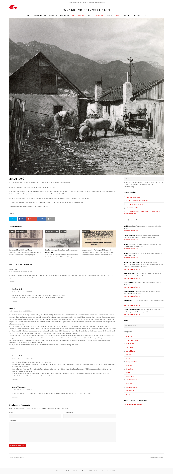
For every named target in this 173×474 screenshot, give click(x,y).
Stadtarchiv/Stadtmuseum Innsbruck (77, 471)
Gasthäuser (130, 347)
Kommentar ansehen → (132, 231)
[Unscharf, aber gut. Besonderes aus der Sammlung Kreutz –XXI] (62, 238)
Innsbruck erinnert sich (86, 10)
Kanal (128, 358)
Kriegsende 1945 (131, 362)
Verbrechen (130, 391)
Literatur (129, 365)
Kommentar (13, 420)
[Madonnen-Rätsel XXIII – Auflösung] (26, 238)
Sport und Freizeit (132, 380)
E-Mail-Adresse (68, 412)
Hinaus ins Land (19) (17, 457)
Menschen (56, 182)
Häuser (12, 231)
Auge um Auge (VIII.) (133, 197)
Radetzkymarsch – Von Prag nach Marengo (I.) (96, 250)
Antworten (12, 281)
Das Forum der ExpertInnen (133, 404)
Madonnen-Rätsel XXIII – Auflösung (20, 250)
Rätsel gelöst (68, 182)
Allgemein (129, 336)
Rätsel (62, 182)
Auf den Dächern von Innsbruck (137, 200)
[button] (13, 219)
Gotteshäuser (130, 351)
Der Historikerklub (156, 457)
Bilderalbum (130, 344)
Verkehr (129, 394)
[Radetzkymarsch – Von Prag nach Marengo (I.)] (99, 238)
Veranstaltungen (131, 387)
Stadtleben (129, 383)
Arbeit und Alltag (47, 182)
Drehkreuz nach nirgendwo (135, 204)
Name (11, 412)
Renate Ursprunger (32, 182)
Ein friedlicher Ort (132, 208)
